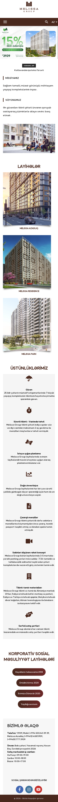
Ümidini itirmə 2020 (29, 682)
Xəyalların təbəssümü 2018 (29, 672)
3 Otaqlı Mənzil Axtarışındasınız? (29, 70)
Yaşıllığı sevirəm (29, 704)
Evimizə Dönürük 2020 (29, 693)
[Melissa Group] (29, 7)
